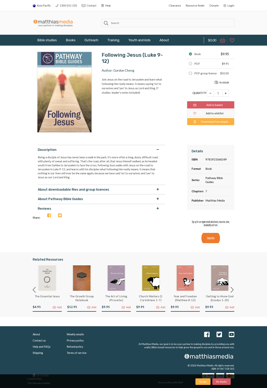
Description (47, 150)
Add (59, 307)
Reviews (44, 209)
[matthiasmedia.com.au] (53, 22)
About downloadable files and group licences (73, 190)
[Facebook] (49, 215)
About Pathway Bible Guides (60, 199)
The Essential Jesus (47, 296)
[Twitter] (60, 215)
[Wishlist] (230, 40)
